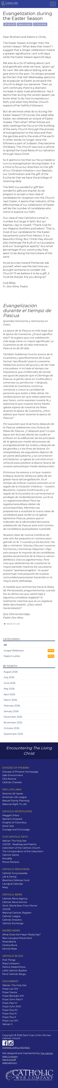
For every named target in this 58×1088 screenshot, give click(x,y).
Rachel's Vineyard (12, 819)
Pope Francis (9, 992)
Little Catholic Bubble (14, 970)
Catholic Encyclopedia (14, 873)
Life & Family (9, 876)
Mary (5, 887)
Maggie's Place (10, 815)
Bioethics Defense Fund (15, 880)
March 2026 (10, 700)
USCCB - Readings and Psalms (19, 844)
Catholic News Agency (15, 898)
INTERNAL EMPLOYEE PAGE (16, 1047)
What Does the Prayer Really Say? (21, 934)
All (5, 645)
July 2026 (9, 677)
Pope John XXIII (11, 1006)
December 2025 (13, 716)
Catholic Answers (12, 919)
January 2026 (11, 711)
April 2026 (9, 694)
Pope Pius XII (10, 1010)
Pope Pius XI (9, 1013)
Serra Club (8, 826)
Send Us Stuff (9, 1059)
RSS (50, 651)
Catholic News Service (14, 902)
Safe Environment (12, 775)
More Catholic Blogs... (14, 974)
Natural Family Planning (15, 800)
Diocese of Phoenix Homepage (20, 771)
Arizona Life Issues (12, 793)
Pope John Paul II (12, 999)
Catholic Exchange (12, 923)
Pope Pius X (9, 1017)
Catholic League (11, 916)
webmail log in (9, 1063)
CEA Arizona (9, 778)
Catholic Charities (12, 782)
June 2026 (9, 683)
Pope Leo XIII (10, 1020)
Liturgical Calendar (12, 883)
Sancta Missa (9, 948)
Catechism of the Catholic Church (21, 847)
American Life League (14, 797)
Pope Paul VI (9, 1003)
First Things (8, 960)
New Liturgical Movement (17, 938)
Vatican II (7, 1024)
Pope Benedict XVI (13, 996)
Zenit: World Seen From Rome (19, 905)
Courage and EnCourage (16, 829)
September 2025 (13, 734)
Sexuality (7, 858)
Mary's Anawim (10, 963)
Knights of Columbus (14, 822)
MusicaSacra (9, 941)
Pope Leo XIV (10, 988)
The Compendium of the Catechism (22, 851)
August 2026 (11, 671)
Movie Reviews (10, 862)
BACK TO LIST (13, 624)
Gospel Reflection (14, 650)
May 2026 (9, 688)
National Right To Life (14, 804)
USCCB (6, 909)
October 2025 (11, 728)
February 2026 (12, 705)
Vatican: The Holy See (14, 840)
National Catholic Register (17, 912)
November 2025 (13, 722)
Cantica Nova (9, 945)
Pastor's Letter (12, 656)
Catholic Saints (10, 855)
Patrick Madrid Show (14, 967)
